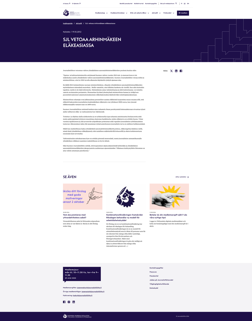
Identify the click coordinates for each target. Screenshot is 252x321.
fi (181, 3)
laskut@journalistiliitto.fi (82, 295)
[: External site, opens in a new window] (171, 71)
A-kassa (65, 3)
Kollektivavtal (139, 3)
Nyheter (66, 32)
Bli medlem (183, 13)
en (188, 3)
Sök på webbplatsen (167, 3)
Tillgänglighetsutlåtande (159, 284)
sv (185, 3)
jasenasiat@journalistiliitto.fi (93, 292)
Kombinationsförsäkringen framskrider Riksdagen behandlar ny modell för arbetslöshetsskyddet (124, 217)
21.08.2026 (153, 212)
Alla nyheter (181, 177)
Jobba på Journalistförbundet (161, 280)
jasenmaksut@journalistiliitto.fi (89, 288)
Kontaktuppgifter (151, 3)
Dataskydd (154, 288)
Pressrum (153, 272)
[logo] (71, 16)
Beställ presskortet (126, 3)
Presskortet (154, 276)
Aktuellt (79, 23)
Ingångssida (68, 23)
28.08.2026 (66, 212)
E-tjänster (75, 3)
